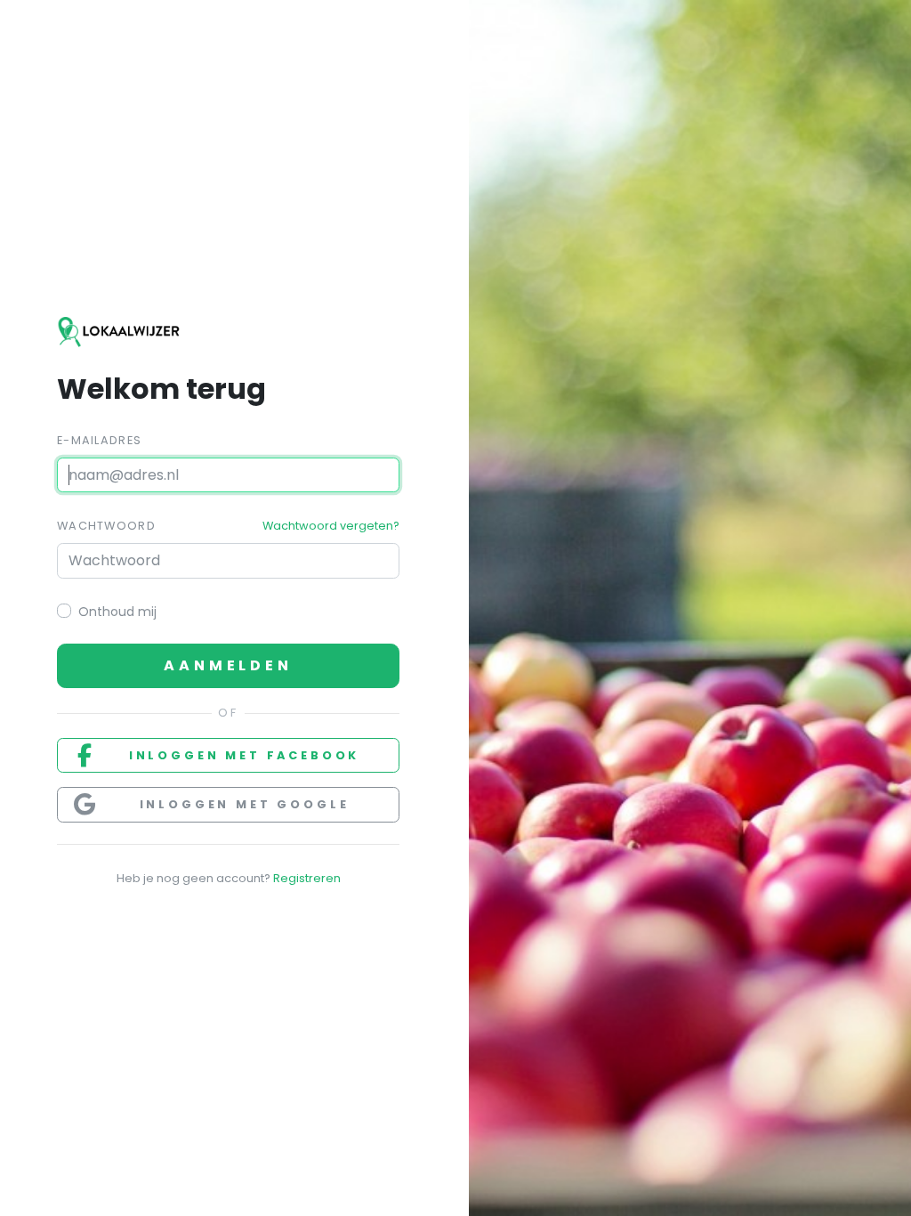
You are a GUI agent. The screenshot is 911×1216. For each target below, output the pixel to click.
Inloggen (244, 755)
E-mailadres (99, 440)
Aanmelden (228, 665)
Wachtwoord (106, 525)
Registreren (307, 878)
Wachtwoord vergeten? (330, 525)
